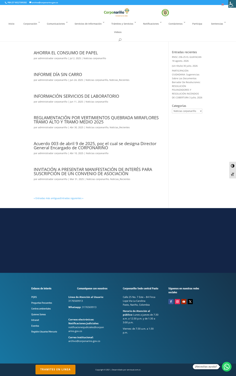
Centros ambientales (41, 308)
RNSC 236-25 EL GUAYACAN (186, 56)
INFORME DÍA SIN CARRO (58, 74)
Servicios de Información (88, 23)
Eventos (35, 325)
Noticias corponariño (94, 58)
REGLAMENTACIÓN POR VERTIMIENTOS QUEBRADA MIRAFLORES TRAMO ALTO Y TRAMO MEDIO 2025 (96, 120)
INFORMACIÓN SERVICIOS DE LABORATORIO (76, 96)
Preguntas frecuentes (41, 302)
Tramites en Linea (55, 369)
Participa (197, 23)
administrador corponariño (52, 58)
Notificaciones (151, 23)
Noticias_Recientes (119, 79)
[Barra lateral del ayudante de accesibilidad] (232, 4)
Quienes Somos (38, 314)
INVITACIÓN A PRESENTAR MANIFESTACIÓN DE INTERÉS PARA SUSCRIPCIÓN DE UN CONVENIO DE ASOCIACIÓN (93, 171)
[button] (227, 367)
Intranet (35, 320)
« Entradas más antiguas (47, 198)
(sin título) (177, 65)
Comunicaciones (56, 23)
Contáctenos (176, 23)
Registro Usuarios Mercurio (44, 331)
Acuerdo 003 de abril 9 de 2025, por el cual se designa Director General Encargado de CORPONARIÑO (95, 146)
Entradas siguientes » (71, 198)
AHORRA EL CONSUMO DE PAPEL (66, 53)
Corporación (30, 23)
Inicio (11, 23)
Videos (118, 32)
